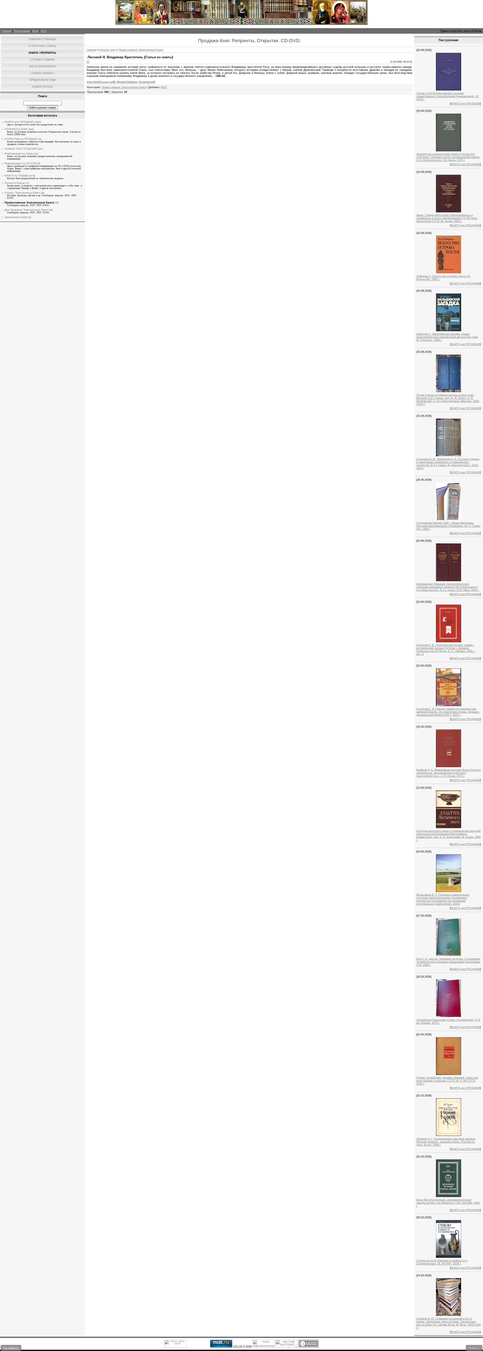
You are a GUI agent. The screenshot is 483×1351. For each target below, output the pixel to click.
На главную (11, 1347)
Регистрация (22, 30)
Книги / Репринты (42, 52)
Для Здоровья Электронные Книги (26, 209)
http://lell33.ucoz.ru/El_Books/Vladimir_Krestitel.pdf (121, 81)
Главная (6, 30)
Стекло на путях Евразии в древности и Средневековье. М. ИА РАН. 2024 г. (441, 1262)
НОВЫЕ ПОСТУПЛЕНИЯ (21, 148)
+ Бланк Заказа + (42, 73)
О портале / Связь (42, 45)
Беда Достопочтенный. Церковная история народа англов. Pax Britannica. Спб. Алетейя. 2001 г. (448, 1202)
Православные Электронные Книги (29, 202)
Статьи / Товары (42, 59)
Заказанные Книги (16, 217)
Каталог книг (107, 49)
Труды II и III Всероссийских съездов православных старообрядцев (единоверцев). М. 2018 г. (447, 96)
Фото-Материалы (42, 66)
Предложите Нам (42, 79)
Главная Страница (42, 39)
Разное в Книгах (15, 182)
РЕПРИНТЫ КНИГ (16, 129)
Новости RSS (42, 86)
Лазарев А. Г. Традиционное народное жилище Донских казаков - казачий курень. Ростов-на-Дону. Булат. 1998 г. (445, 1141)
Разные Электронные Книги (22, 192)
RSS (43, 30)
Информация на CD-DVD (21, 163)
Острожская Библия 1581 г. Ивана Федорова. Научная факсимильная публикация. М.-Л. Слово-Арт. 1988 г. (448, 525)
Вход (35, 30)
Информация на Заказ (19, 153)
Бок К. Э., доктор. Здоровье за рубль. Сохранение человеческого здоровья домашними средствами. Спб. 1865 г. (448, 961)
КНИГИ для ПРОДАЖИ (19, 121)
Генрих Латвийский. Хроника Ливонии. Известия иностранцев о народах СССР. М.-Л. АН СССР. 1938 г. (447, 1080)
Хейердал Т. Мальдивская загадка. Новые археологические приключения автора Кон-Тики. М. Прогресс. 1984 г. (447, 336)
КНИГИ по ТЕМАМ (16, 175)
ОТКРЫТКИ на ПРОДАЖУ (21, 138)
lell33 (164, 87)
